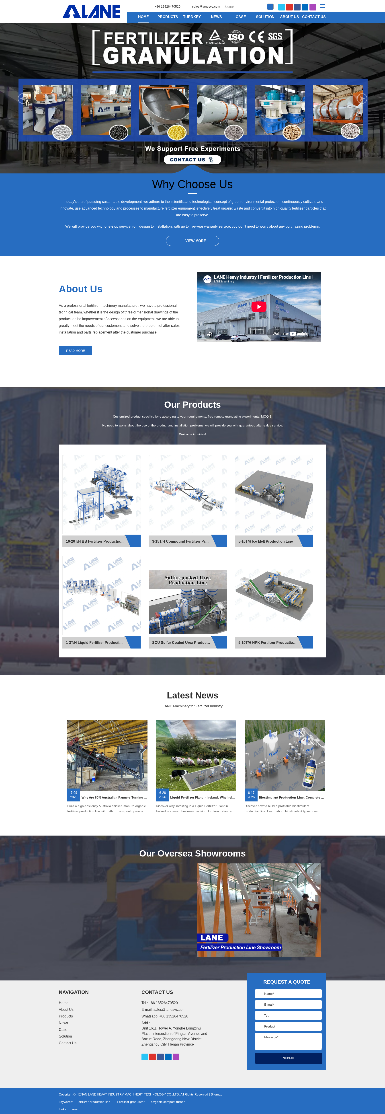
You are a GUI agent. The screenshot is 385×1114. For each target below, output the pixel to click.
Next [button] (362, 98)
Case (241, 17)
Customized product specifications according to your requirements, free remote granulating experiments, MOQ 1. (192, 416)
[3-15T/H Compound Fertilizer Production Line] (188, 494)
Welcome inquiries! (192, 434)
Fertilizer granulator (131, 1102)
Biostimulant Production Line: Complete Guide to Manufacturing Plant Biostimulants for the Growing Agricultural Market (292, 797)
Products (168, 17)
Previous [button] (23, 98)
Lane (74, 1109)
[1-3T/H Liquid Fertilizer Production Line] (101, 595)
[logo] (99, 11)
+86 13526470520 (173, 1016)
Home (143, 17)
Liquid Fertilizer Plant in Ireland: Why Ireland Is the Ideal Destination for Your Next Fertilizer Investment (203, 797)
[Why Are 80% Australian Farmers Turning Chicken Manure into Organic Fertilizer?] (107, 756)
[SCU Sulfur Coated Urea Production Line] (188, 602)
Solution (265, 17)
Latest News (192, 695)
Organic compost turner (168, 1102)
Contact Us (314, 17)
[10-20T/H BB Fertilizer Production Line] (101, 494)
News (216, 17)
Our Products (192, 405)
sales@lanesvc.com (206, 6)
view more (195, 241)
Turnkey (192, 17)
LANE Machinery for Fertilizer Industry (193, 706)
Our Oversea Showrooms (192, 853)
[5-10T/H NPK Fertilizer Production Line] (274, 595)
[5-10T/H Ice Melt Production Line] (274, 494)
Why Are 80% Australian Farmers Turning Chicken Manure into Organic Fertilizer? (114, 797)
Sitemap (216, 1094)
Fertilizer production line (93, 1102)
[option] (192, 98)
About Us (289, 17)
